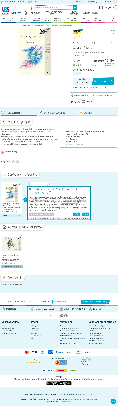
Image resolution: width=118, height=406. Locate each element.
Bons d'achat (35, 328)
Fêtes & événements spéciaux (54, 13)
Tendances (35, 13)
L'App (61, 346)
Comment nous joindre (96, 338)
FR (116, 2)
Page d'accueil (4, 25)
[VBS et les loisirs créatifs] (5, 10)
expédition (111, 65)
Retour (62, 341)
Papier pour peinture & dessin (42, 25)
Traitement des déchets (9, 333)
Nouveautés (16, 13)
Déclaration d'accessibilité (68, 343)
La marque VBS (6, 331)
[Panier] (114, 7)
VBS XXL (26, 13)
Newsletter (34, 333)
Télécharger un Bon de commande (71, 333)
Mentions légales (54, 218)
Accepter (85, 214)
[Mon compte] (110, 7)
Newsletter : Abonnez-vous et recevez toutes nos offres (30, 302)
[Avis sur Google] (34, 361)
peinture (24, 129)
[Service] (101, 7)
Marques (86, 13)
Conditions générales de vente (69, 328)
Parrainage (34, 331)
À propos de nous (7, 326)
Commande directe (66, 326)
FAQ (32, 338)
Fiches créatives (74, 13)
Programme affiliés (7, 328)
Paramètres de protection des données (72, 338)
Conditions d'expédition (67, 331)
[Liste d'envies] (105, 7)
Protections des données (38, 218)
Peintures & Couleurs (15, 25)
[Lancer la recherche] (75, 7)
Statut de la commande (96, 341)
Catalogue (34, 326)
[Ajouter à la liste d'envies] (113, 32)
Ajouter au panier (101, 81)
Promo (95, 13)
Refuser (76, 214)
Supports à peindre (28, 25)
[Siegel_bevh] (61, 363)
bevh (68, 359)
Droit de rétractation (66, 336)
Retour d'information (95, 343)
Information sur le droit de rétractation (76, 218)
